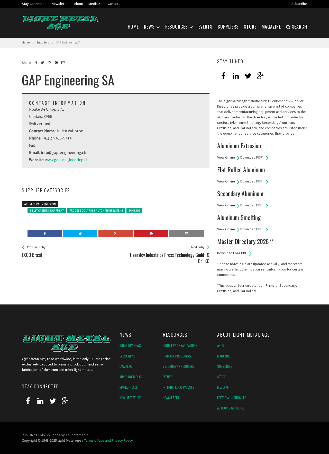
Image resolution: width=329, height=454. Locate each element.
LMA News (126, 366)
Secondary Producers (179, 366)
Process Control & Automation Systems (96, 210)
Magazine (223, 356)
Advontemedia (77, 435)
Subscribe (224, 366)
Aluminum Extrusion (40, 204)
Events (167, 376)
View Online (226, 157)
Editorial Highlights (231, 397)
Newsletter (171, 397)
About (221, 345)
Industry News (130, 345)
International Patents (178, 387)
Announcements (131, 376)
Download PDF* (252, 157)
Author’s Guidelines (231, 408)
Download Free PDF (232, 253)
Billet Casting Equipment (47, 210)
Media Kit (223, 387)
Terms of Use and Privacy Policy (108, 440)
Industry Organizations (180, 345)
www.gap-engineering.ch (66, 159)
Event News (127, 356)
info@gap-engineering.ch (63, 152)
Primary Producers (177, 356)
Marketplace (129, 387)
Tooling (134, 210)
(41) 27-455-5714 (56, 138)
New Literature (130, 397)
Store (221, 376)
